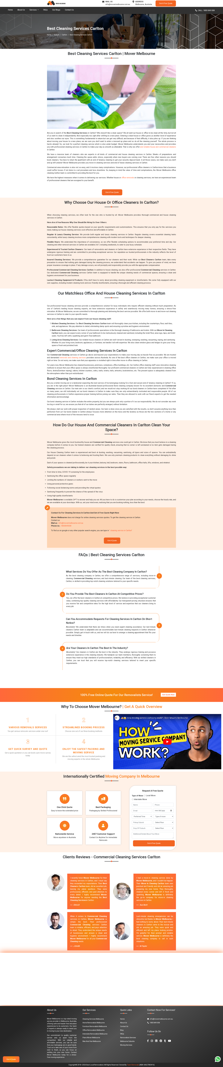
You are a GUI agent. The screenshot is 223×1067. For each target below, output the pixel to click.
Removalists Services (128, 1037)
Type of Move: (137, 796)
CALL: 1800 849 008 (206, 10)
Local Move (151, 795)
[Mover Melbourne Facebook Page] (148, 1040)
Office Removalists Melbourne (94, 1030)
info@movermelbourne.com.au (117, 4)
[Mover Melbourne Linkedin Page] (156, 1040)
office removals (127, 177)
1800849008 (66, 526)
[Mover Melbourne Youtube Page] (169, 1040)
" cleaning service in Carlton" (120, 530)
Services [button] (33, 10)
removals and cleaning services (73, 357)
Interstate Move (140, 799)
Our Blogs (56, 10)
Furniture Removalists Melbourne (95, 1026)
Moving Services (126, 1045)
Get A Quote (112, 540)
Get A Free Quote (165, 3)
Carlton (64, 35)
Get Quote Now (168, 695)
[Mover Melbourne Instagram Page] (152, 1040)
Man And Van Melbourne (92, 1041)
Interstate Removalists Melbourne (95, 1034)
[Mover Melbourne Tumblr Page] (165, 1040)
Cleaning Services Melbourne (93, 1019)
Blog (121, 1030)
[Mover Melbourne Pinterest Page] (161, 1040)
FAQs (45, 10)
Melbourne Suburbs (127, 1041)
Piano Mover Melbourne (91, 1037)
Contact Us (69, 10)
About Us (21, 10)
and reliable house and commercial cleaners (158, 147)
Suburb (56, 35)
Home (10, 10)
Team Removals (133, 1065)
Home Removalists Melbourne (94, 1023)
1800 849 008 (155, 1023)
